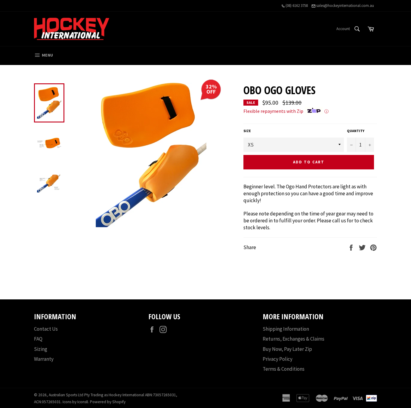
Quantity (355, 130)
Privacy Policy (277, 359)
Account (343, 28)
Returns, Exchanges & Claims (293, 338)
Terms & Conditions (283, 369)
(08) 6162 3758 (296, 5)
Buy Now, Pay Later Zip (287, 349)
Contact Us (46, 329)
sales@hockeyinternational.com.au (344, 5)
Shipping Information (286, 329)
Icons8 (82, 401)
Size (247, 130)
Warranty (44, 359)
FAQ (38, 338)
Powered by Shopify (107, 401)
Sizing (40, 349)
